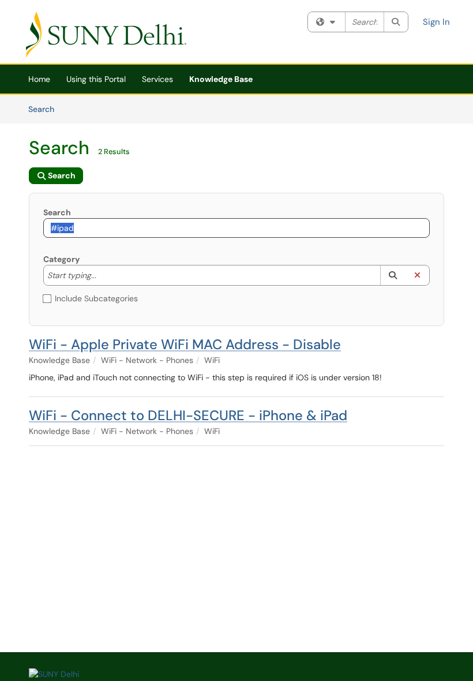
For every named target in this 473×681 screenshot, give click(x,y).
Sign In (436, 22)
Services (157, 79)
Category (61, 259)
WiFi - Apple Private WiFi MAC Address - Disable (185, 344)
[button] (392, 275)
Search (45, 108)
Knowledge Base (221, 79)
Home (39, 79)
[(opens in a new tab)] (106, 35)
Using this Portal (96, 79)
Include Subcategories (96, 298)
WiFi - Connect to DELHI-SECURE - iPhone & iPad (188, 415)
